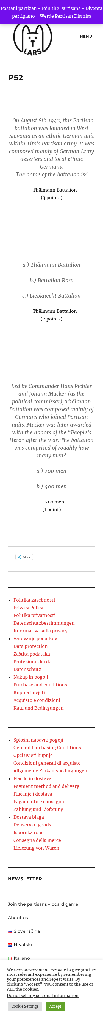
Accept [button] (55, 1006)
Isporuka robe (28, 832)
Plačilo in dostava (32, 778)
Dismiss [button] (82, 16)
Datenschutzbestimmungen (44, 623)
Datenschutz (27, 669)
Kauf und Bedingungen (38, 708)
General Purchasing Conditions (47, 747)
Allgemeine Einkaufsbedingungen (50, 770)
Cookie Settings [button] (25, 1006)
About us (18, 917)
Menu (86, 36)
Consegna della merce (37, 840)
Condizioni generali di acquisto (47, 763)
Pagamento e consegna (38, 801)
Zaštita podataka (31, 654)
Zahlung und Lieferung (38, 809)
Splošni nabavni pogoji (38, 740)
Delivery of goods (32, 824)
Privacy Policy (28, 607)
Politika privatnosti (34, 615)
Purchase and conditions (40, 685)
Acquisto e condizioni (36, 700)
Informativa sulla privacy (40, 630)
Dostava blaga (28, 817)
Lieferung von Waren (36, 848)
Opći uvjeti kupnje (33, 755)
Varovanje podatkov (35, 638)
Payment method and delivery (46, 786)
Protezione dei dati (34, 661)
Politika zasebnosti (34, 600)
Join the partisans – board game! (43, 904)
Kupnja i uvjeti (29, 692)
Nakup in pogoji (30, 677)
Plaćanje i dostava (32, 794)
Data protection (30, 646)
